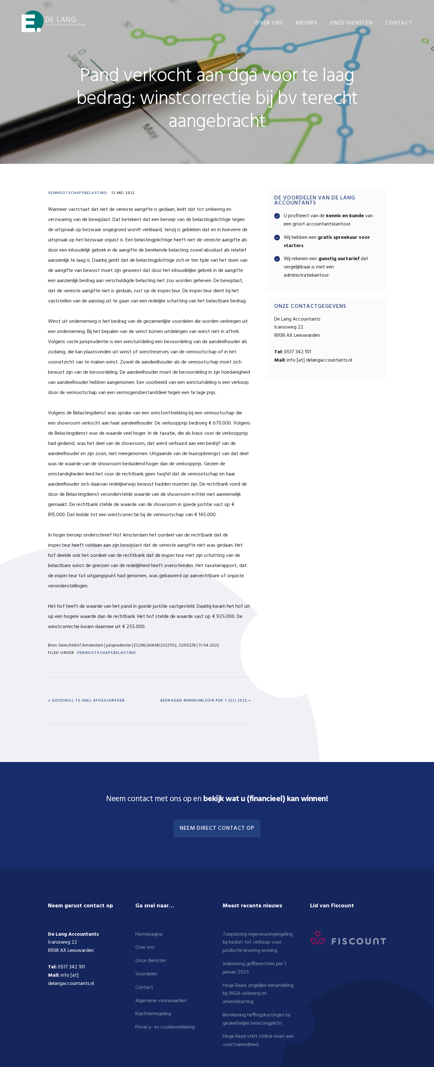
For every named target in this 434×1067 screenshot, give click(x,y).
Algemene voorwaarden (160, 1001)
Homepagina (148, 934)
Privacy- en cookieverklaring (165, 1027)
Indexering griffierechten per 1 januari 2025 (254, 968)
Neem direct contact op (217, 828)
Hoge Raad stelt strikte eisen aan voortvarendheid (258, 1040)
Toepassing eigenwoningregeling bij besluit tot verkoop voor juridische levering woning (258, 942)
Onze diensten (150, 961)
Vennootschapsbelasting (77, 193)
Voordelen (146, 974)
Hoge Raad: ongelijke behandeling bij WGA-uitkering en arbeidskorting (258, 993)
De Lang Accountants (53, 21)
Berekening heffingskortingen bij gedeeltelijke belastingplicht (256, 1019)
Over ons (144, 947)
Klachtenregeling (153, 1014)
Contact (144, 987)
